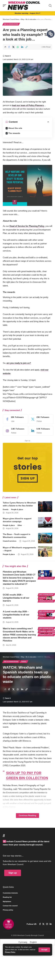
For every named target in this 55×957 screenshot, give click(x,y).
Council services (9, 541)
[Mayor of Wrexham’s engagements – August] (45, 551)
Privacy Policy (10, 952)
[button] (44, 949)
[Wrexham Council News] (24, 5)
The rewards (14, 133)
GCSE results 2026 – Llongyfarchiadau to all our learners (16, 598)
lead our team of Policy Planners (28, 105)
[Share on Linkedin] (22, 47)
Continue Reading (27, 815)
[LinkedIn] (40, 430)
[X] (40, 419)
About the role (15, 128)
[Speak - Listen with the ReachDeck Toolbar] (50, 34)
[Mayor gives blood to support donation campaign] (45, 522)
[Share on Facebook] (9, 47)
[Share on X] (13, 47)
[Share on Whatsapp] (18, 47)
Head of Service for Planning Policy (26, 226)
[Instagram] (14, 430)
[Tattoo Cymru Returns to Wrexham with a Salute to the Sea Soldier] (45, 506)
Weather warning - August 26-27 (27, 13)
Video (23, 661)
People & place (17, 510)
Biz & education (11, 24)
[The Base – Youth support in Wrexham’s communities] (45, 538)
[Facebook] (14, 419)
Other (19, 525)
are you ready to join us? (18, 363)
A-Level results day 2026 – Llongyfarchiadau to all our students (16, 614)
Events (5, 510)
